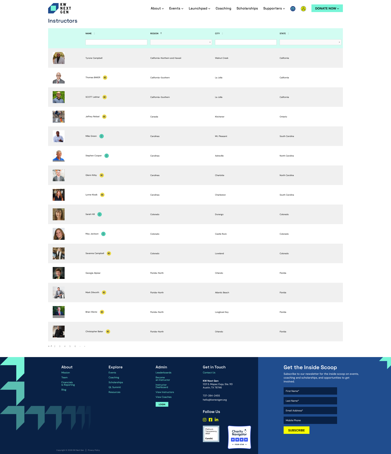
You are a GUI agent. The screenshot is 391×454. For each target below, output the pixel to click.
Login (162, 404)
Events (175, 8)
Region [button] (154, 33)
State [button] (283, 33)
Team (64, 377)
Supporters (273, 8)
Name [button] (89, 33)
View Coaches (164, 397)
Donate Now (326, 8)
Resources (114, 392)
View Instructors (165, 392)
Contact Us (209, 372)
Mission (65, 372)
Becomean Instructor (163, 378)
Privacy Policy (94, 450)
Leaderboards (163, 372)
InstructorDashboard (162, 386)
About (156, 8)
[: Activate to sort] (66, 32)
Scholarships (247, 8)
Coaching (223, 8)
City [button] (217, 33)
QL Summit (115, 387)
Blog (63, 389)
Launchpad (198, 8)
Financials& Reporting (68, 383)
